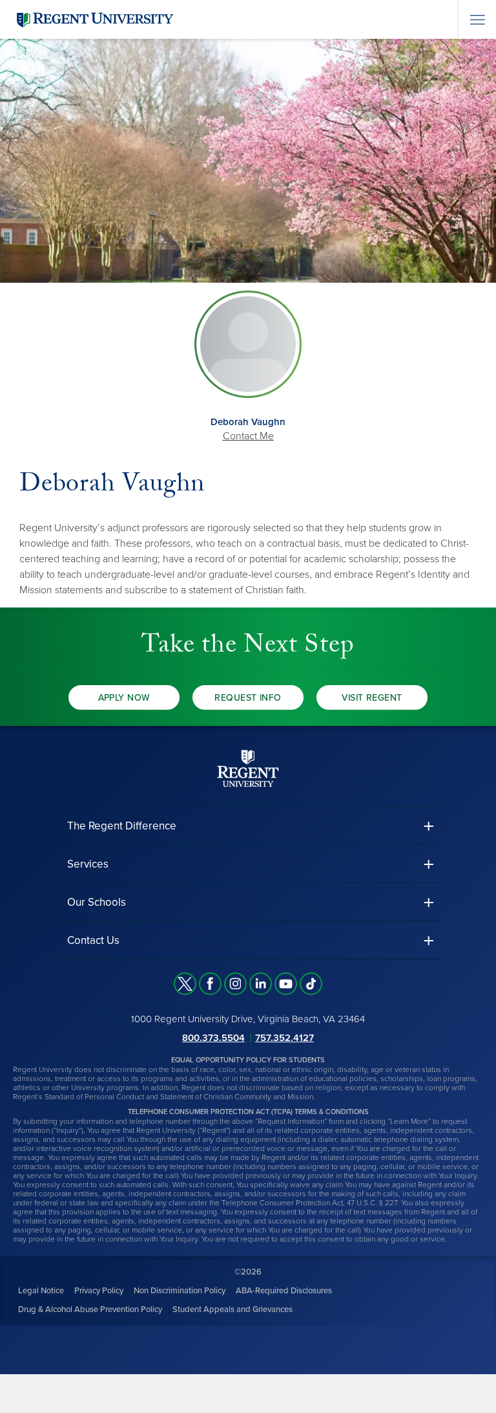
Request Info (247, 697)
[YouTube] (285, 983)
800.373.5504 (213, 1038)
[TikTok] (311, 983)
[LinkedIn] (260, 983)
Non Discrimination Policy (179, 1291)
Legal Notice (41, 1291)
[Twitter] (185, 983)
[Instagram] (235, 983)
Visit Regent (372, 697)
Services (87, 864)
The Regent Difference (121, 825)
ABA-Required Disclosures (284, 1291)
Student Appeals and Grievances (232, 1309)
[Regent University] (93, 19)
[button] (248, 826)
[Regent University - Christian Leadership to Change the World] (248, 768)
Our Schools (96, 902)
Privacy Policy (98, 1291)
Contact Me (248, 436)
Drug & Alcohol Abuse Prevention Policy (90, 1309)
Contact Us (93, 940)
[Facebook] (210, 983)
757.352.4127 (284, 1038)
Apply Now (124, 697)
